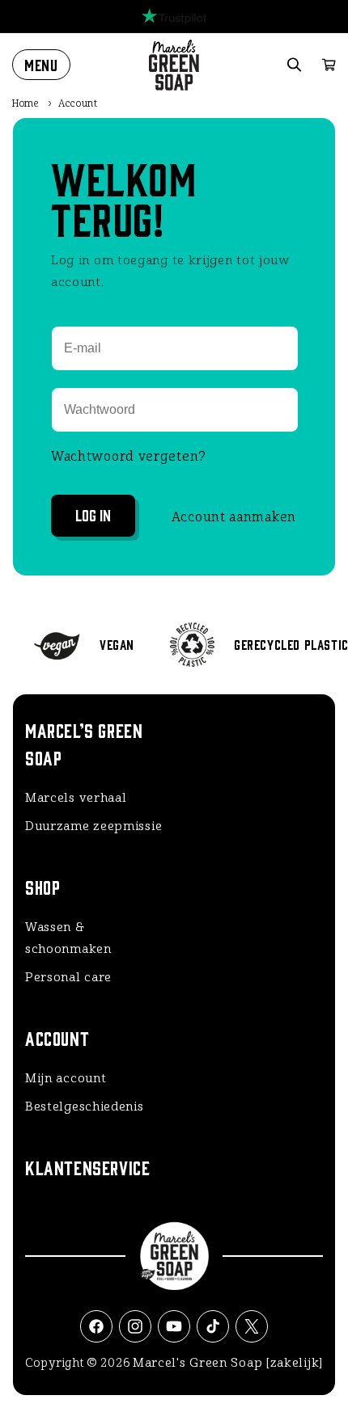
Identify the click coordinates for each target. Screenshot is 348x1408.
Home (26, 103)
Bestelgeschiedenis (84, 1106)
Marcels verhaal (76, 797)
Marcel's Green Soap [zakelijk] (228, 1362)
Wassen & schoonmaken (68, 938)
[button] (41, 64)
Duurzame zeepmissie (93, 826)
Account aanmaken (234, 517)
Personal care (68, 977)
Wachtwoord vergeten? (128, 456)
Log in (93, 514)
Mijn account (65, 1078)
